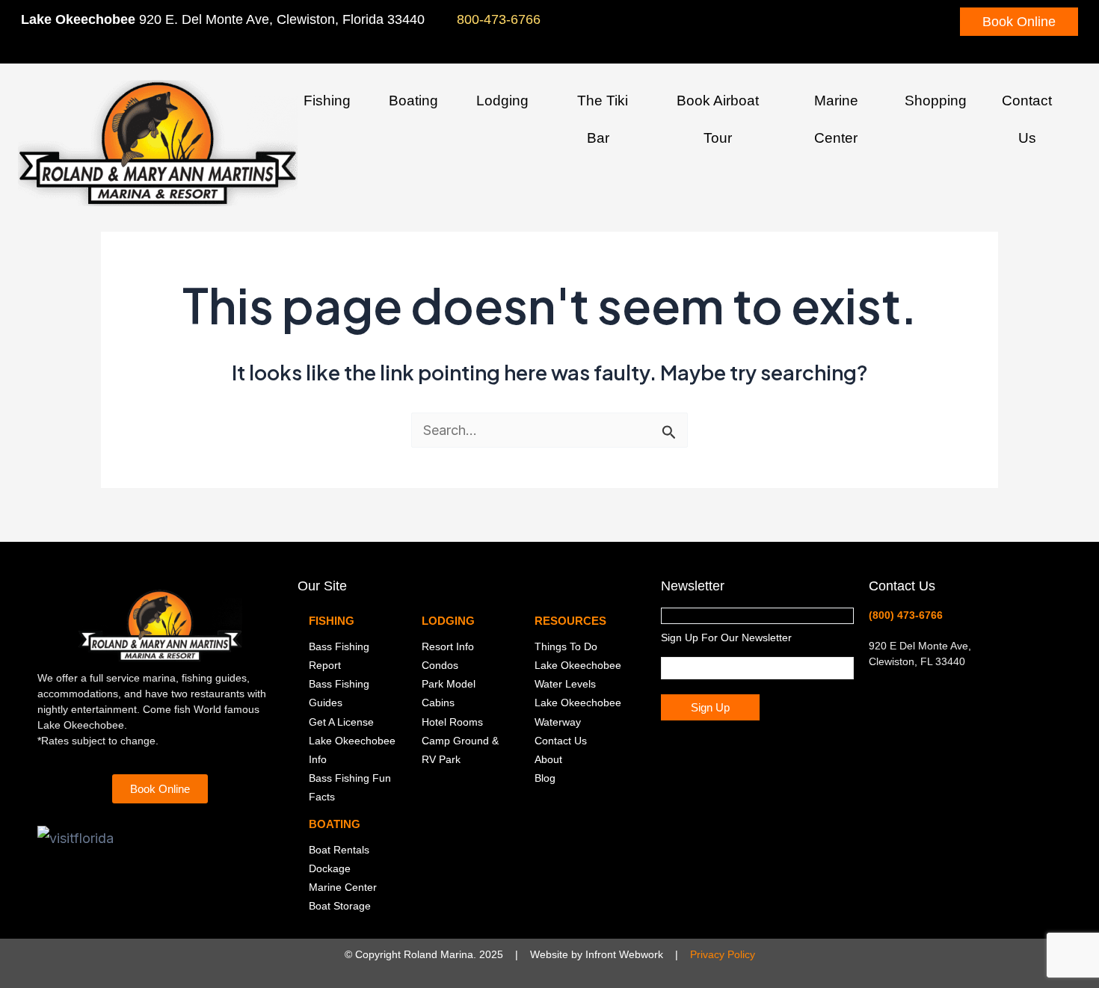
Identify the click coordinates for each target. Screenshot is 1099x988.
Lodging (502, 100)
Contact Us (1027, 119)
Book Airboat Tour (718, 119)
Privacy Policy (722, 954)
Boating (413, 100)
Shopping (936, 100)
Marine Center (836, 119)
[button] (356, 103)
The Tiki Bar (602, 119)
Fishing (327, 100)
